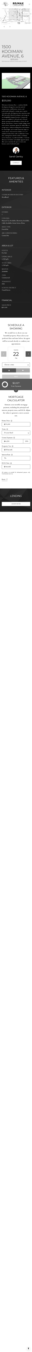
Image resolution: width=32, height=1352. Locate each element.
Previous (4, 26)
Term (4, 429)
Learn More (16, 504)
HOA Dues (5, 463)
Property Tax (6, 446)
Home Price (6, 421)
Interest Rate (6, 455)
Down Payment (7, 438)
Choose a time (9, 365)
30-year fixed (8, 433)
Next (9, 26)
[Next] (28, 354)
